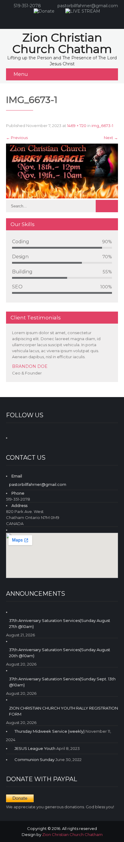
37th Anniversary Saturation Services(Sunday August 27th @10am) (59, 623)
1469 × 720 (76, 125)
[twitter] (79, 20)
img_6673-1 (102, 125)
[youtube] (67, 20)
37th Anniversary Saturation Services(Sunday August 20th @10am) (59, 652)
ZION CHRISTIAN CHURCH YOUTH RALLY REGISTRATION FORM (63, 711)
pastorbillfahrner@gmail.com (87, 5)
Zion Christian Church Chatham (72, 834)
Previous (17, 137)
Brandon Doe (30, 366)
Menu (21, 74)
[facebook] (55, 20)
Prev (105, 380)
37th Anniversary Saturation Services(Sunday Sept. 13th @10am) (62, 681)
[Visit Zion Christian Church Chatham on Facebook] (15, 436)
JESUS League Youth (34, 748)
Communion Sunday (34, 759)
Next (111, 137)
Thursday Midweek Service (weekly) (49, 731)
